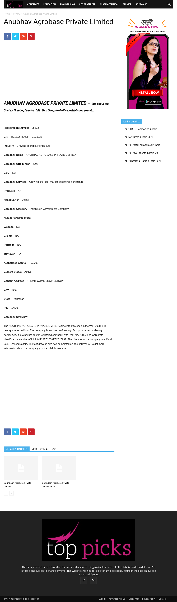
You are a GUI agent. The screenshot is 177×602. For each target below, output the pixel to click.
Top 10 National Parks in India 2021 (142, 161)
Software (141, 4)
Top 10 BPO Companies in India (140, 129)
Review (16, 13)
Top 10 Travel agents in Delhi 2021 (142, 153)
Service (127, 4)
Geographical (87, 4)
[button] (169, 4)
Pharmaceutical (109, 4)
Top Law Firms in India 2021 (138, 137)
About (102, 598)
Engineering (67, 4)
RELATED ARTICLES (16, 449)
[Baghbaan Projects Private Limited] (21, 468)
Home (7, 13)
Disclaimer (134, 598)
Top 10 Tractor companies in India (141, 145)
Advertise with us (117, 598)
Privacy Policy (148, 598)
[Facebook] (83, 580)
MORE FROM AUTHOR (44, 449)
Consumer (33, 4)
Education (49, 4)
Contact (162, 598)
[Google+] (93, 580)
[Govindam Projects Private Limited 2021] (59, 468)
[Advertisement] (59, 70)
